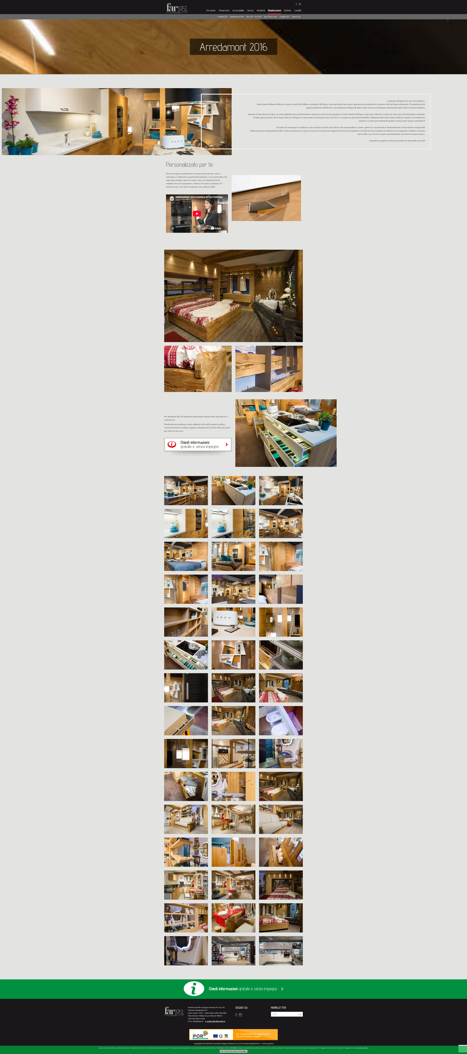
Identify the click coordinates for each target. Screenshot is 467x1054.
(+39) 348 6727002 (198, 1019)
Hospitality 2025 (222, 17)
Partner (287, 10)
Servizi (250, 10)
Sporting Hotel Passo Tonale (301, 17)
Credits (233, 1048)
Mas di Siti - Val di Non (253, 17)
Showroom (224, 10)
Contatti (297, 10)
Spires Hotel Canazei (270, 17)
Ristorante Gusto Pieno (237, 17)
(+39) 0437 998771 (215, 1016)
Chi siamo (211, 10)
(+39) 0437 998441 (198, 1016)
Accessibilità (238, 10)
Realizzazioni (274, 10)
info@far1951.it (218, 1022)
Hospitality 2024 (284, 17)
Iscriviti (299, 1014)
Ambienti (261, 10)
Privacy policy (267, 1044)
